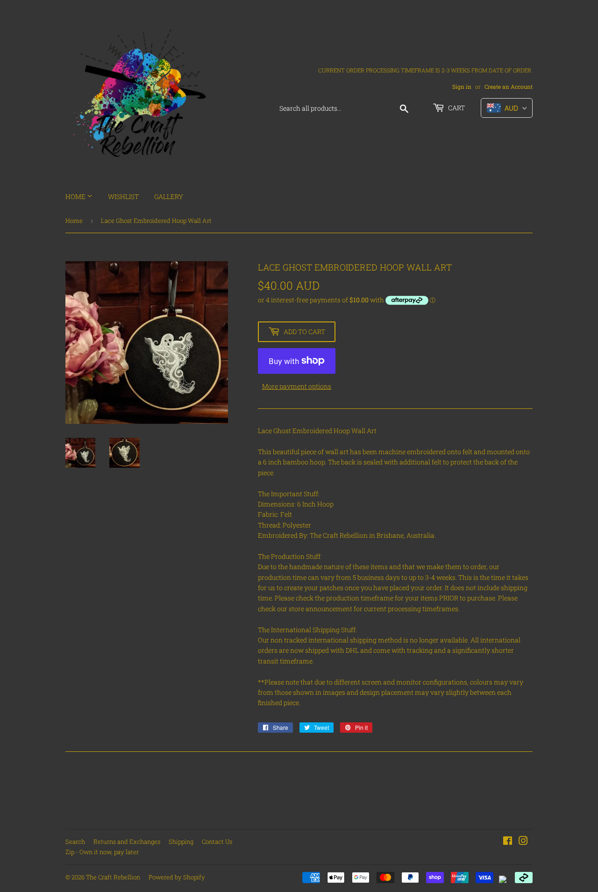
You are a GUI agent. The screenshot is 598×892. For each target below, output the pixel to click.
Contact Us (217, 841)
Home (74, 220)
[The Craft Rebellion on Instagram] (523, 841)
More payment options (296, 386)
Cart (456, 107)
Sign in (461, 86)
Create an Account (508, 86)
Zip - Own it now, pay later (102, 852)
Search (75, 841)
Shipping (181, 841)
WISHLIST (123, 196)
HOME (76, 196)
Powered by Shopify (177, 877)
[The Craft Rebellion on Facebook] (508, 841)
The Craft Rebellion (113, 877)
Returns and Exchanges (126, 841)
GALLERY (168, 196)
